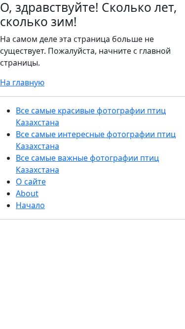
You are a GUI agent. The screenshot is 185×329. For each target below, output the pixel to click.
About (27, 193)
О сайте (31, 181)
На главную (22, 82)
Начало (30, 205)
